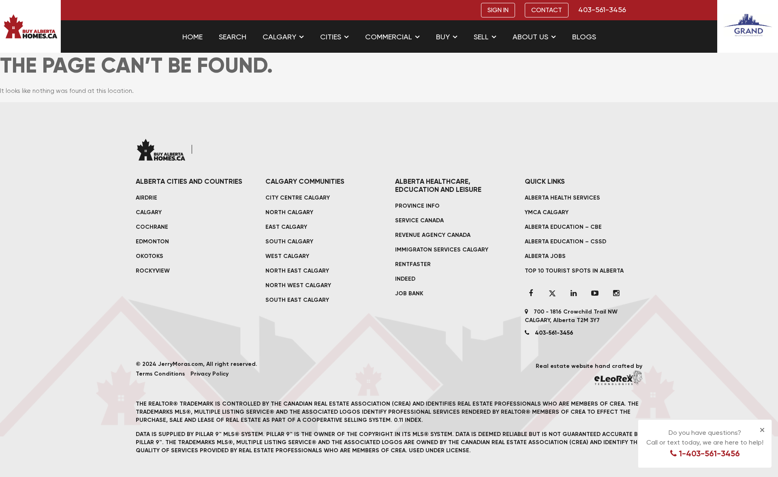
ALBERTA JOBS (545, 256)
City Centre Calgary (297, 197)
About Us (530, 36)
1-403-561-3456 (708, 453)
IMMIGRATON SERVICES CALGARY (441, 249)
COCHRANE (152, 226)
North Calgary (289, 212)
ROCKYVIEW (153, 270)
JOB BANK (409, 293)
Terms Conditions (160, 373)
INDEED (405, 278)
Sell (481, 36)
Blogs (584, 36)
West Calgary (287, 256)
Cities (330, 36)
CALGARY (149, 212)
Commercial (388, 36)
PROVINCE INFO (417, 205)
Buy (443, 36)
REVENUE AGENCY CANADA (432, 235)
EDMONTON (152, 241)
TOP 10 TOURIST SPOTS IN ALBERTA (574, 270)
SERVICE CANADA (419, 220)
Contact (546, 10)
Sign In (498, 10)
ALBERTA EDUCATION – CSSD (565, 241)
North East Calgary (297, 270)
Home (192, 36)
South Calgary (289, 241)
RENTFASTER (413, 264)
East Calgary (286, 226)
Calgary (279, 36)
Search (232, 36)
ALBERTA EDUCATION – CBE (563, 226)
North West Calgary (298, 285)
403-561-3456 (602, 9)
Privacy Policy (209, 373)
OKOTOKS (149, 256)
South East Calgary (297, 300)
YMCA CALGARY (547, 212)
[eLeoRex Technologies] (618, 377)
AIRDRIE (146, 197)
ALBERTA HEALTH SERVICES (562, 197)
